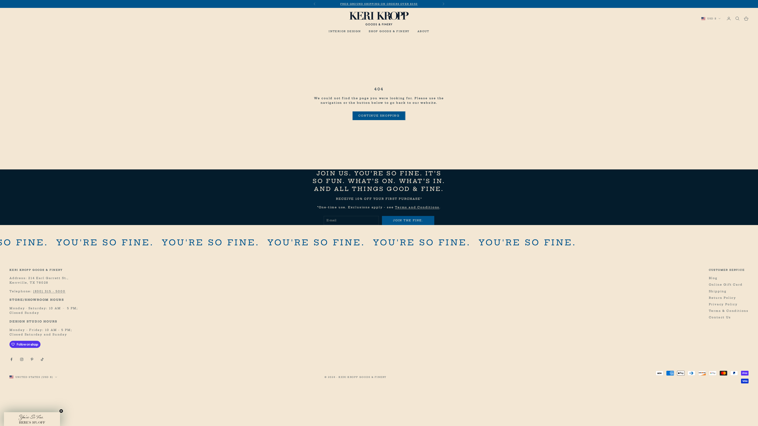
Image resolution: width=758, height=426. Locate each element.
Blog (713, 278)
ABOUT (423, 31)
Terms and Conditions (417, 207)
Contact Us (720, 317)
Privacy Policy (723, 304)
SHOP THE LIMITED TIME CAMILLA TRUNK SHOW (379, 6)
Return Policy (722, 298)
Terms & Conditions (729, 311)
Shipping (718, 291)
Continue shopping (379, 115)
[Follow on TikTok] (42, 359)
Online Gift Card (726, 284)
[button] (32, 419)
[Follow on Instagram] (22, 359)
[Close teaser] (61, 411)
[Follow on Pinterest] (32, 359)
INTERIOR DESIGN (345, 31)
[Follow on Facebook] (11, 359)
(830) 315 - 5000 (49, 291)
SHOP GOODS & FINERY (389, 31)
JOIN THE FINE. (408, 220)
